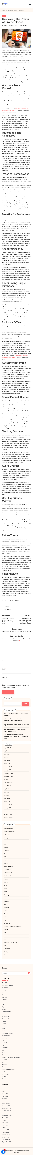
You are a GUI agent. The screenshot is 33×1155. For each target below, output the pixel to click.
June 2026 (7, 754)
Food (5, 885)
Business (6, 847)
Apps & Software (8, 828)
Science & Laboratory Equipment (13, 926)
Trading (6, 952)
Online (5, 917)
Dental (6, 863)
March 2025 (7, 801)
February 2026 (8, 767)
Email (4, 669)
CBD (5, 857)
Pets (5, 920)
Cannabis (6, 850)
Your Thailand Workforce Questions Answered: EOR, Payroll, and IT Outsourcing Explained (16, 736)
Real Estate (7, 923)
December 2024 (8, 811)
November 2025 (8, 776)
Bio (5, 841)
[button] (7, 609)
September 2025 (8, 782)
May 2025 (6, 795)
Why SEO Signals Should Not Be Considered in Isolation (16, 725)
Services (6, 936)
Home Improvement (9, 895)
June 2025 (7, 792)
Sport (5, 945)
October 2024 (8, 814)
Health (5, 891)
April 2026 (7, 760)
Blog (4, 16)
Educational (7, 869)
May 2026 (6, 757)
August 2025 (7, 785)
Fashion (6, 879)
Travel (5, 955)
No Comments (23, 25)
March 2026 (7, 763)
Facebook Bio (7, 876)
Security (6, 929)
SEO (5, 933)
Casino (6, 854)
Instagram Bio (7, 898)
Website (4, 677)
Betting (6, 838)
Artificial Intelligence (9, 831)
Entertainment (8, 872)
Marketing (6, 914)
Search (8, 698)
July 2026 (6, 751)
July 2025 (6, 789)
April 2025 (7, 798)
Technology (7, 948)
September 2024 (8, 817)
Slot (5, 939)
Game (5, 888)
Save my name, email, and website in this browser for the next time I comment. (16, 686)
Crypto (6, 860)
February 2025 (8, 805)
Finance (6, 882)
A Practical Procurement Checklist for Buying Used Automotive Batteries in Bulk (16, 719)
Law (5, 904)
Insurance (6, 901)
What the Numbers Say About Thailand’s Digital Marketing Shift (15, 730)
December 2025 (8, 773)
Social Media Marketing (10, 942)
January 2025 (8, 808)
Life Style (6, 907)
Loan (5, 910)
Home (3, 10)
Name (4, 661)
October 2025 (8, 779)
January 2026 (8, 770)
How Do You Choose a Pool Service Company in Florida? (16, 714)
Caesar (6, 606)
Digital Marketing (8, 866)
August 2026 (7, 748)
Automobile (7, 834)
